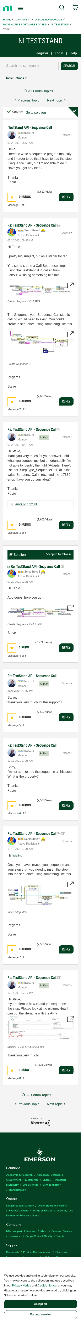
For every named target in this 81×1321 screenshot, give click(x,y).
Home (7, 19)
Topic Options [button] (15, 78)
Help (73, 53)
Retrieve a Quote (18, 1210)
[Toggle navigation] (21, 8)
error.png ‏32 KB (26, 504)
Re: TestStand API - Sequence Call (32, 225)
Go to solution (36, 112)
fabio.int (66, 554)
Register (42, 53)
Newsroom (15, 1236)
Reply (66, 197)
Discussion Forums (48, 19)
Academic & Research (19, 1175)
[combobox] (31, 66)
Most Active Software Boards (25, 24)
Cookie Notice (47, 1285)
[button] (12, 197)
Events (60, 1236)
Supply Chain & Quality (39, 1236)
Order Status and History (52, 1205)
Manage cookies (40, 1314)
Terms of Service (43, 1210)
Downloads (12, 1252)
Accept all (40, 1303)
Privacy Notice (21, 1285)
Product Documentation (37, 1252)
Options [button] (66, 135)
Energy (47, 1179)
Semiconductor (52, 1184)
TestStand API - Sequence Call (30, 127)
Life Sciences (30, 1184)
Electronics (31, 1179)
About (43, 1231)
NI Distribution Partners (20, 1205)
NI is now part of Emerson (21, 1231)
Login (59, 53)
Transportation (17, 1189)
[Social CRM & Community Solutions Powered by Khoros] (40, 1121)
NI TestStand (60, 24)
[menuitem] (62, 8)
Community (23, 19)
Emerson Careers (62, 1231)
